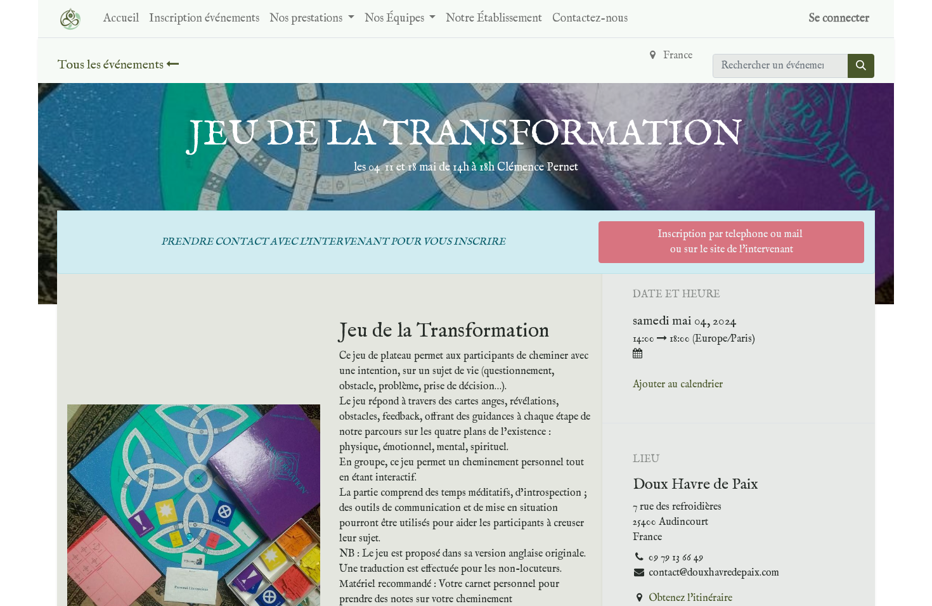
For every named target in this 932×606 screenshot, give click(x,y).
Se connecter (839, 18)
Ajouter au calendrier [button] (678, 384)
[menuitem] (121, 18)
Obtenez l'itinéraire (690, 598)
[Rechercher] (861, 66)
